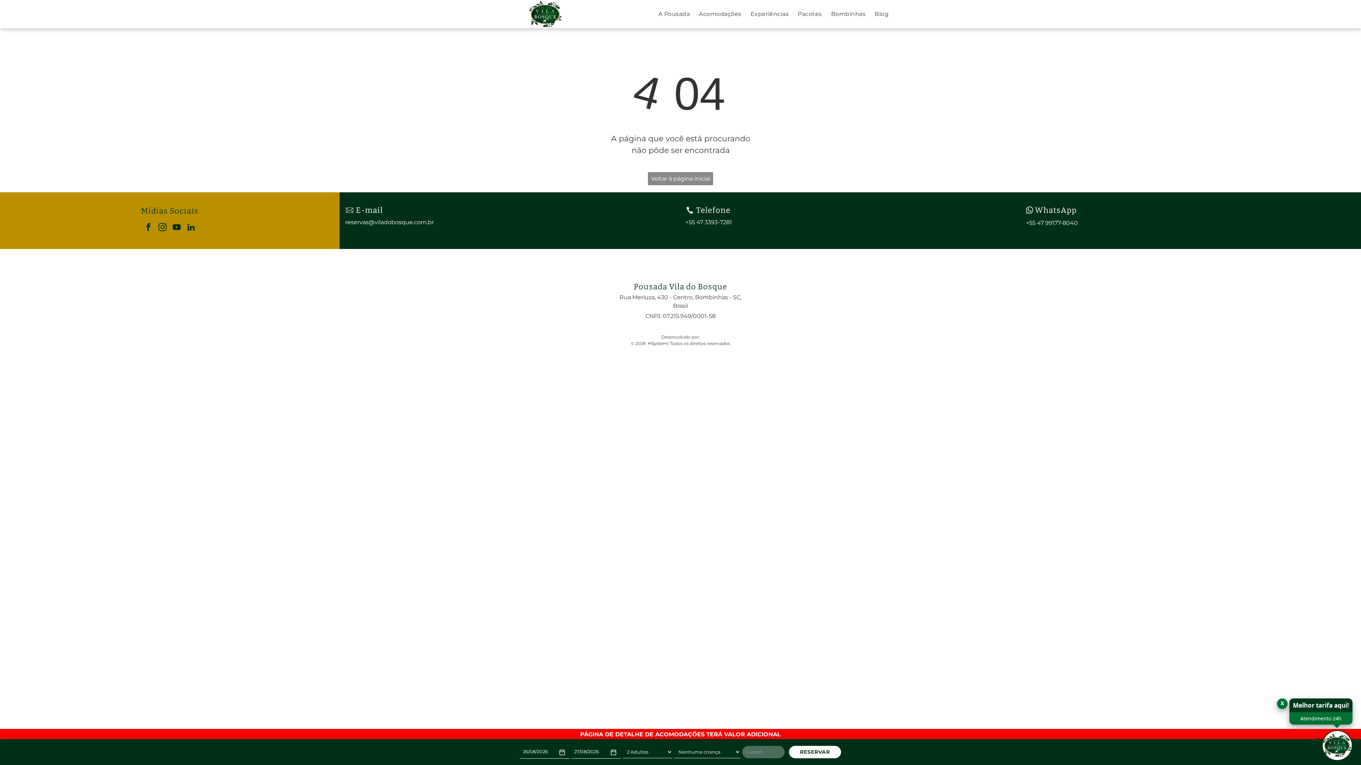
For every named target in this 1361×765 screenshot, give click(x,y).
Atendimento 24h (1321, 718)
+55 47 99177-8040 (1052, 223)
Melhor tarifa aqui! (1321, 705)
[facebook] (148, 228)
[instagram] (162, 228)
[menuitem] (674, 14)
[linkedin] (191, 228)
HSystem (657, 343)
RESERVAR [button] (815, 752)
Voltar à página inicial (680, 178)
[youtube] (176, 228)
